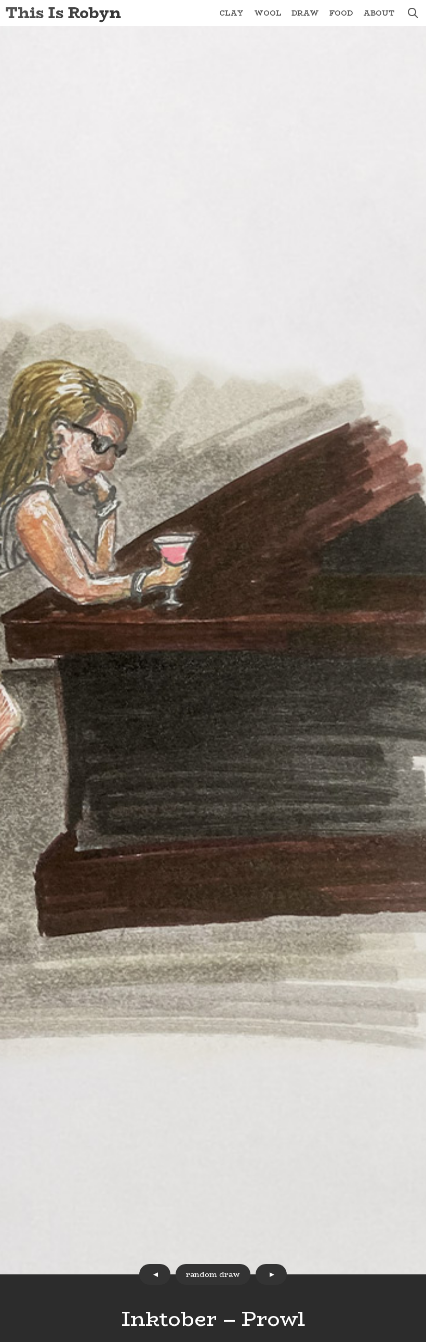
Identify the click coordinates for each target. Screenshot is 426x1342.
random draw (213, 1274)
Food (341, 13)
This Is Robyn (63, 13)
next (271, 1274)
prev (154, 1274)
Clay (231, 13)
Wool (267, 13)
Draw (305, 13)
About (379, 13)
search (413, 13)
